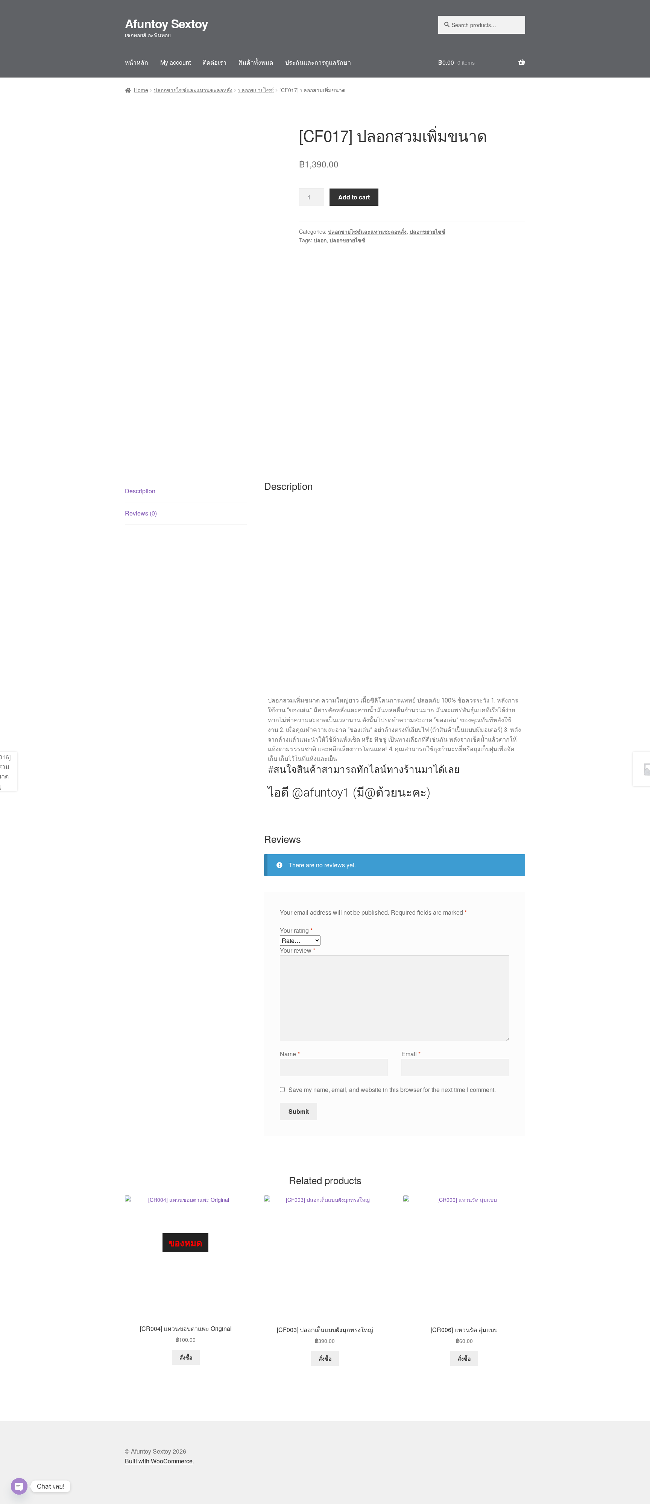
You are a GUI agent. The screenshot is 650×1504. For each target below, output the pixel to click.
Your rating (296, 930)
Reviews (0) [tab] (141, 513)
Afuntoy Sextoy (166, 23)
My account (175, 62)
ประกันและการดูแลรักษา (318, 62)
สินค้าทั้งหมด (255, 62)
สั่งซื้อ (185, 1357)
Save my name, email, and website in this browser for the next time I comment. (392, 1089)
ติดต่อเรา (214, 62)
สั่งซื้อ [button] (325, 1358)
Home (141, 90)
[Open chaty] (19, 1486)
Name (290, 1053)
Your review (297, 950)
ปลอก (320, 240)
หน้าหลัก (136, 62)
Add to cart (354, 197)
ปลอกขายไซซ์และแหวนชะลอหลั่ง (193, 90)
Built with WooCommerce (159, 1461)
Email (411, 1053)
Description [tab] (140, 491)
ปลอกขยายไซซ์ (256, 90)
